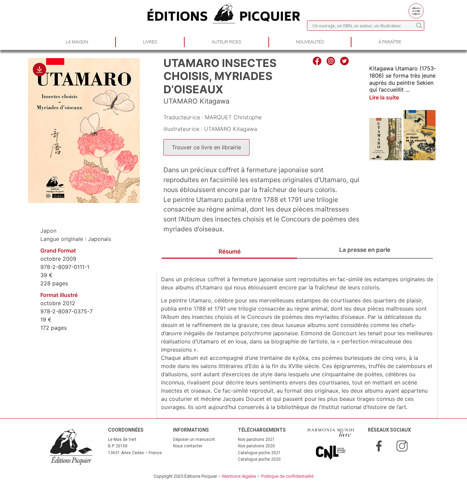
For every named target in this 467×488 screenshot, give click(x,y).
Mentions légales (239, 476)
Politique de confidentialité (287, 476)
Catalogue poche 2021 (259, 452)
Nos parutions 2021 (256, 439)
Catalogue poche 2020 (259, 459)
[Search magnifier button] (419, 25)
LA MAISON (77, 41)
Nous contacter (187, 446)
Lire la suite (384, 97)
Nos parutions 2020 (256, 446)
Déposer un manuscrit (194, 439)
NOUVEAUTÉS (310, 41)
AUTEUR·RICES (226, 41)
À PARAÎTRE (389, 41)
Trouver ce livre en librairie (206, 147)
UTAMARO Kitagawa (196, 101)
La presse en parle (364, 249)
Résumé (229, 251)
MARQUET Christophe (233, 117)
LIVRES (150, 41)
